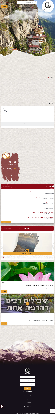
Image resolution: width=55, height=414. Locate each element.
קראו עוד (15, 168)
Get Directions (7, 111)
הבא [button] (6, 257)
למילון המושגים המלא (7, 168)
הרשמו (7, 2)
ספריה (31, 6)
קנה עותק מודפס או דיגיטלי (27, 253)
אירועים (35, 6)
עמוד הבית (52, 77)
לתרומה (4, 6)
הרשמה (27, 388)
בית (38, 6)
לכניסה (2, 2)
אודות (17, 6)
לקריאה (4, 291)
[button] (1, 406)
